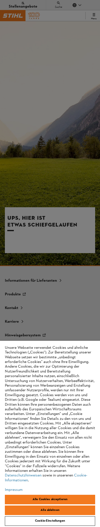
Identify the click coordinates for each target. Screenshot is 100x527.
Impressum (14, 490)
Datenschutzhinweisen (23, 475)
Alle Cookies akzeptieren (50, 499)
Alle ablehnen (50, 510)
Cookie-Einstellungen (50, 521)
